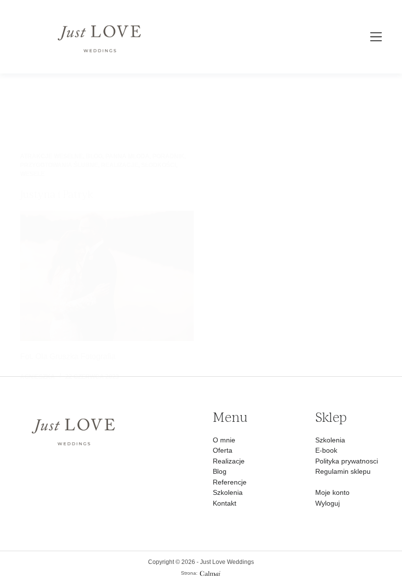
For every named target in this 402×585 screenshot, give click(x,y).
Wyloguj (327, 503)
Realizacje (119, 165)
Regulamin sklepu (343, 471)
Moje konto (332, 492)
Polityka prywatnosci (346, 461)
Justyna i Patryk (56, 194)
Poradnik (168, 156)
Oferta (222, 450)
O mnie (224, 440)
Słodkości (158, 165)
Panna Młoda (127, 156)
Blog (94, 156)
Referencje (230, 482)
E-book (326, 450)
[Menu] (376, 37)
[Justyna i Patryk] (107, 276)
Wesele (32, 174)
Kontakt (224, 503)
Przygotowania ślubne (59, 165)
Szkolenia (228, 492)
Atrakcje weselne (51, 156)
